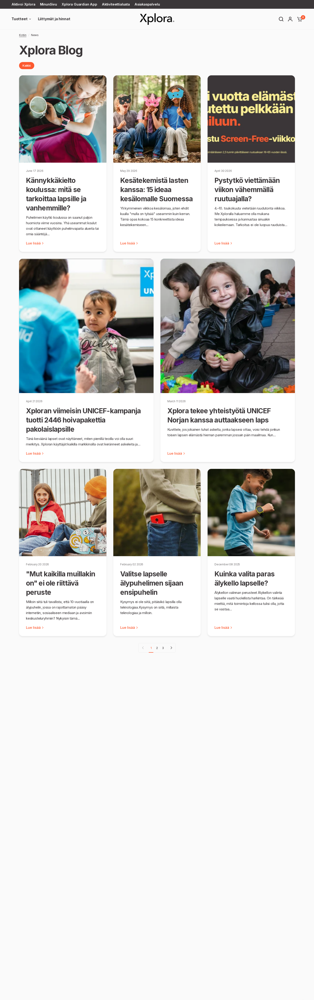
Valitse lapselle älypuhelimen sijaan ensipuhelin (151, 583)
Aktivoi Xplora (23, 4)
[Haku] (281, 19)
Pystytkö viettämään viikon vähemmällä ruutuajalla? (247, 189)
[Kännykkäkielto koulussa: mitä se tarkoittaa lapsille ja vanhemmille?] (62, 119)
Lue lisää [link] (33, 243)
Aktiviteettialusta (116, 4)
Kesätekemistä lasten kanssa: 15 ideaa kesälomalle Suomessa (156, 189)
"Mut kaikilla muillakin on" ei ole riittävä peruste (60, 583)
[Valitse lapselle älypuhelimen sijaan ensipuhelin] (157, 512)
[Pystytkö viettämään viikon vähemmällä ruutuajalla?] (251, 119)
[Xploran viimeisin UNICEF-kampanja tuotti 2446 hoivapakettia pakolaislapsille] (86, 326)
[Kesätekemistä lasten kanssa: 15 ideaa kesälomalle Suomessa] (157, 119)
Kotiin (22, 35)
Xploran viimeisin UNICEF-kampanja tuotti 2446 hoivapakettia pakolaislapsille (83, 420)
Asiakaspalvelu (147, 4)
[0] (299, 19)
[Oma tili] (290, 19)
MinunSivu (48, 4)
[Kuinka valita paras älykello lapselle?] (251, 512)
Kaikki (27, 65)
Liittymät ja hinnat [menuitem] (54, 19)
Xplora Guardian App (79, 4)
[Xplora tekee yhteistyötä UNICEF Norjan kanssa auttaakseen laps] (227, 326)
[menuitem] (24, 4)
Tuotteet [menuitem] (19, 19)
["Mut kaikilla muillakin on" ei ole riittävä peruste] (62, 512)
